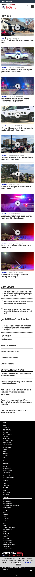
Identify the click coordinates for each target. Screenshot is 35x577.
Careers (5, 531)
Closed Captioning (8, 533)
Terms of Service (7, 548)
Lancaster (4, 67)
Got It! (18, 564)
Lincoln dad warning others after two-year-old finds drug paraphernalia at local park (18, 311)
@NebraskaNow (7, 339)
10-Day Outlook (7, 468)
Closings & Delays (7, 470)
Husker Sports (6, 492)
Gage (4, 451)
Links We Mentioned (8, 364)
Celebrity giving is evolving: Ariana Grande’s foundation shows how (16, 383)
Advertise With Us (7, 529)
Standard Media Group (9, 544)
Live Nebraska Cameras (9, 358)
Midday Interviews (7, 503)
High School (6, 494)
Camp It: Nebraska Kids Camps (11, 505)
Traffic (4, 483)
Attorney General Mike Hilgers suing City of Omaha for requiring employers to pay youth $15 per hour (18, 294)
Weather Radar (7, 476)
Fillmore (5, 449)
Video (4, 516)
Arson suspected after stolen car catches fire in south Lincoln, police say (16, 217)
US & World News (7, 434)
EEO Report (6, 538)
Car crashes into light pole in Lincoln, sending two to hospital (14, 275)
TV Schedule (6, 518)
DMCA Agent (6, 535)
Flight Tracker (6, 472)
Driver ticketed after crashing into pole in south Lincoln (16, 246)
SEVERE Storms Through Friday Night (16, 319)
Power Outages (7, 474)
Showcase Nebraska (8, 345)
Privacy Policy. (27, 562)
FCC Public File (6, 537)
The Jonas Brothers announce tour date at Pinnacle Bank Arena (16, 374)
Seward (5, 459)
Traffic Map (6, 485)
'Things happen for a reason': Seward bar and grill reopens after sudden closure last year (17, 328)
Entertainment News (8, 440)
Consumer (5, 436)
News (2, 38)
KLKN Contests (7, 507)
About (4, 525)
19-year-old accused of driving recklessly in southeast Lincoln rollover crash (17, 129)
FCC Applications (7, 540)
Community (6, 500)
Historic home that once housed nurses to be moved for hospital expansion (18, 302)
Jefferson (5, 453)
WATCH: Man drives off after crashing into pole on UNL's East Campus (16, 70)
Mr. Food (5, 520)
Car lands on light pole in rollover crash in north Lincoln (16, 187)
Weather (5, 466)
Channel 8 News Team (9, 527)
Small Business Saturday (10, 351)
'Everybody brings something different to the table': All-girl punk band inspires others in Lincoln (16, 402)
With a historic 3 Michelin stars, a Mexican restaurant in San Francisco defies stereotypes (16, 392)
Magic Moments (7, 501)
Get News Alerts (7, 442)
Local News (6, 427)
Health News (6, 438)
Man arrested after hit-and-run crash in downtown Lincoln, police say (15, 100)
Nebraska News (7, 429)
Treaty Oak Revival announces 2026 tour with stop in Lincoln (15, 411)
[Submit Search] (27, 6)
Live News (5, 514)
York (4, 461)
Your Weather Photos (8, 477)
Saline (4, 457)
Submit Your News (7, 444)
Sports (4, 490)
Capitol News (6, 433)
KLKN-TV (8, 6)
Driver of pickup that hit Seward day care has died (17, 41)
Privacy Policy (6, 546)
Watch (4, 512)
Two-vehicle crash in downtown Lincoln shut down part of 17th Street (17, 158)
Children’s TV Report (8, 542)
